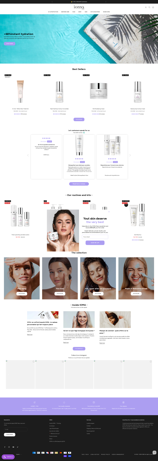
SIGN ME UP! (95, 243)
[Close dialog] (109, 211)
